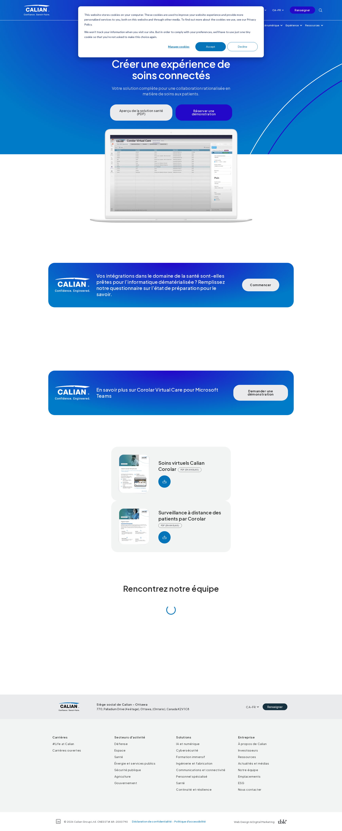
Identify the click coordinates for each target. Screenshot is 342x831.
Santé (118, 757)
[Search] (320, 10)
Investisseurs (248, 750)
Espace (120, 750)
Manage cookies (178, 46)
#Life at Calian (63, 744)
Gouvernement (125, 783)
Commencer (260, 285)
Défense (121, 744)
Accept (210, 46)
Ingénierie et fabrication (194, 763)
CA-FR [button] (276, 10)
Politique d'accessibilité (190, 821)
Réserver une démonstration (204, 112)
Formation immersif (190, 757)
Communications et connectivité (200, 770)
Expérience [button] (292, 25)
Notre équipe (248, 770)
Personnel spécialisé (191, 776)
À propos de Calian (252, 744)
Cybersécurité (187, 750)
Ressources (247, 757)
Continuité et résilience (194, 789)
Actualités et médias (253, 763)
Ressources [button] (312, 25)
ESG (241, 783)
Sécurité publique (127, 770)
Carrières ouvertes (66, 750)
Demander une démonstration (261, 392)
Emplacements (249, 776)
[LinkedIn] (58, 821)
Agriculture (122, 776)
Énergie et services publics (135, 763)
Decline (242, 46)
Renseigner (302, 10)
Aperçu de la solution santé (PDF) (141, 112)
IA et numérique (188, 744)
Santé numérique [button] (269, 25)
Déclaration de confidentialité (152, 821)
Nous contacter (249, 789)
